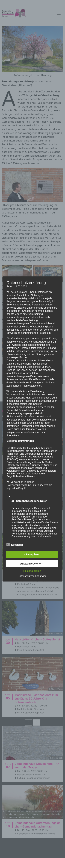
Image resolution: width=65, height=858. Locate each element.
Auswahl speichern (31, 563)
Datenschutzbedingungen (32, 576)
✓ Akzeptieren (31, 554)
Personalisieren (32, 571)
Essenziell (17, 545)
